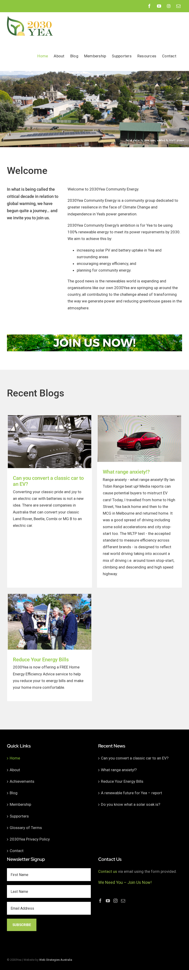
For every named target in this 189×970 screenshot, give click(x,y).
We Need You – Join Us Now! (125, 882)
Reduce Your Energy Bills (41, 659)
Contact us (107, 871)
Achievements (22, 781)
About (15, 770)
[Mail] (123, 901)
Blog (14, 793)
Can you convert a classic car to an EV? (134, 758)
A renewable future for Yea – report (131, 793)
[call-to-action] (94, 336)
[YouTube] (108, 901)
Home (15, 758)
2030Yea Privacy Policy (30, 839)
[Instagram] (115, 901)
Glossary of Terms (26, 827)
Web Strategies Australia (55, 959)
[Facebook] (100, 901)
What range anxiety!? (126, 472)
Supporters (19, 816)
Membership (20, 804)
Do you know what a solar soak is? (130, 804)
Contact (17, 850)
